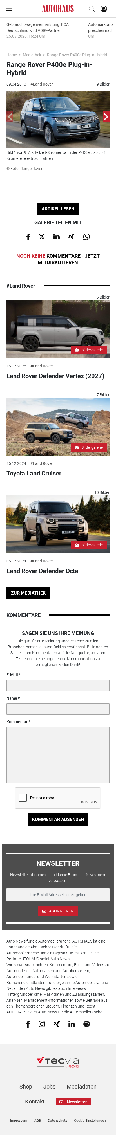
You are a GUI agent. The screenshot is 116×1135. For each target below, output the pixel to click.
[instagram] (42, 1024)
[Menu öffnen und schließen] (10, 9)
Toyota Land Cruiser (33, 473)
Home (11, 55)
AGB (37, 1121)
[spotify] (86, 1024)
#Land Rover (41, 84)
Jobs (49, 1086)
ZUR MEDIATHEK (28, 593)
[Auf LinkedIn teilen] (56, 236)
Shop (25, 1086)
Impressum (18, 1121)
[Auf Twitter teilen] (42, 236)
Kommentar (17, 721)
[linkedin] (71, 1023)
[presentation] (9, 116)
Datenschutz (57, 1121)
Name (11, 698)
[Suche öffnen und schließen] (90, 9)
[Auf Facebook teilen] (28, 236)
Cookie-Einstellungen (90, 1121)
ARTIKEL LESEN (58, 209)
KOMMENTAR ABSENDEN (58, 819)
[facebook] (28, 1024)
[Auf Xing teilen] (71, 236)
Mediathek (32, 55)
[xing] (56, 1023)
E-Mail (12, 674)
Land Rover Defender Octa (42, 571)
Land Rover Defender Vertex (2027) (55, 376)
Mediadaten (82, 1086)
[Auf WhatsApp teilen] (86, 236)
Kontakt (35, 1101)
